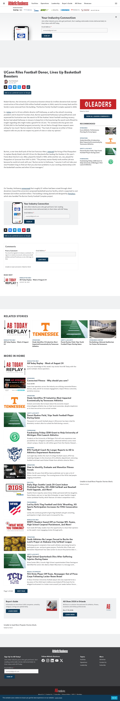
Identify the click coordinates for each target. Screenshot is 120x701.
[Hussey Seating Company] (75, 10)
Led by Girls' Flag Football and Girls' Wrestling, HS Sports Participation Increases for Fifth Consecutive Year (52, 507)
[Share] (10, 87)
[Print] (5, 87)
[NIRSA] (36, 10)
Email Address (46, 26)
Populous (71, 193)
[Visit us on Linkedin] (52, 660)
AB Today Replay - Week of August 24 (33, 280)
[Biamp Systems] (17, 10)
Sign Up (47, 36)
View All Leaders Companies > (98, 116)
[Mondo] (65, 10)
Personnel (30, 447)
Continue (42, 259)
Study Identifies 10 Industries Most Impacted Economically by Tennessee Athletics (91, 142)
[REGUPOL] (55, 10)
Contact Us (49, 694)
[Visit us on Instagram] (47, 660)
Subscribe (57, 694)
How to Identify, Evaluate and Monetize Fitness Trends (50, 468)
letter (9, 112)
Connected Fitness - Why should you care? (48, 380)
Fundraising (84, 158)
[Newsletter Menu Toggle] (116, 3)
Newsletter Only (25, 278)
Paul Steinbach (13, 81)
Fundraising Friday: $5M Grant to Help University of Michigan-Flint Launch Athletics (91, 163)
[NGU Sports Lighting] (44, 10)
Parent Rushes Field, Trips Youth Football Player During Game (91, 151)
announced (26, 188)
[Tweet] (19, 87)
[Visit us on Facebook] (43, 660)
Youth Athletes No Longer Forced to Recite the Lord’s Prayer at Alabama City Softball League (50, 540)
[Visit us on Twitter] (61, 660)
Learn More (13, 611)
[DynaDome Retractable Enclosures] (27, 10)
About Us (41, 694)
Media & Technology (34, 571)
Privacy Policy (66, 694)
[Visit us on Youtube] (56, 660)
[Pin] (24, 87)
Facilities (30, 482)
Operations (84, 138)
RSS (73, 694)
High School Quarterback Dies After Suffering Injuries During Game (49, 557)
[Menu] (4, 3)
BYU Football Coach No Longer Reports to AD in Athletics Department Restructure (50, 451)
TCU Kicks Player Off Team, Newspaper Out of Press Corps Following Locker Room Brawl (52, 575)
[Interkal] (85, 10)
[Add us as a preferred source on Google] (28, 87)
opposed (50, 151)
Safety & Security (86, 148)
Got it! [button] (114, 698)
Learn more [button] (58, 698)
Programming (32, 502)
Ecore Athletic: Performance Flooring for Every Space (89, 131)
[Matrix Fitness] (95, 10)
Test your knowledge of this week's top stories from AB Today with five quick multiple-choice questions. (51, 367)
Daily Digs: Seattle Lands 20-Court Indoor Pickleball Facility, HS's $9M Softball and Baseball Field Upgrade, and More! (51, 487)
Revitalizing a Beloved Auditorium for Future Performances (101, 343)
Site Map (79, 694)
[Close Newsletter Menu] (116, 17)
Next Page (21, 591)
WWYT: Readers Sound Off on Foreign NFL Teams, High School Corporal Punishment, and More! (51, 523)
